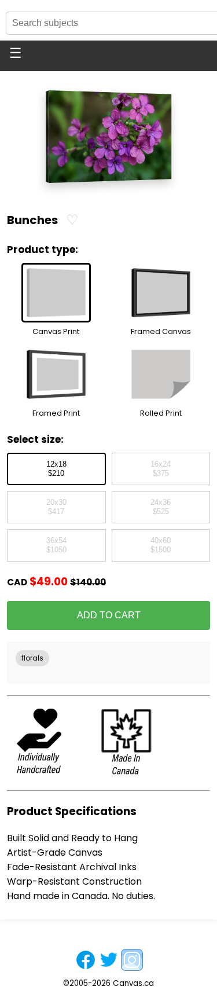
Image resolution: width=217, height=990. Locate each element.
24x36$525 (160, 507)
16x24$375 (160, 469)
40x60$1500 (160, 545)
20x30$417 (56, 507)
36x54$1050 (56, 545)
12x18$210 (56, 469)
